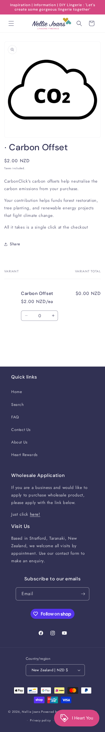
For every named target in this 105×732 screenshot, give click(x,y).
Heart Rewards (24, 454)
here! (35, 514)
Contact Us (21, 429)
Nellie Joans (31, 711)
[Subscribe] (83, 593)
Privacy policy (40, 720)
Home (16, 391)
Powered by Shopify (56, 711)
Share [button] (15, 244)
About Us (19, 442)
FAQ (15, 417)
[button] (11, 23)
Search (17, 404)
